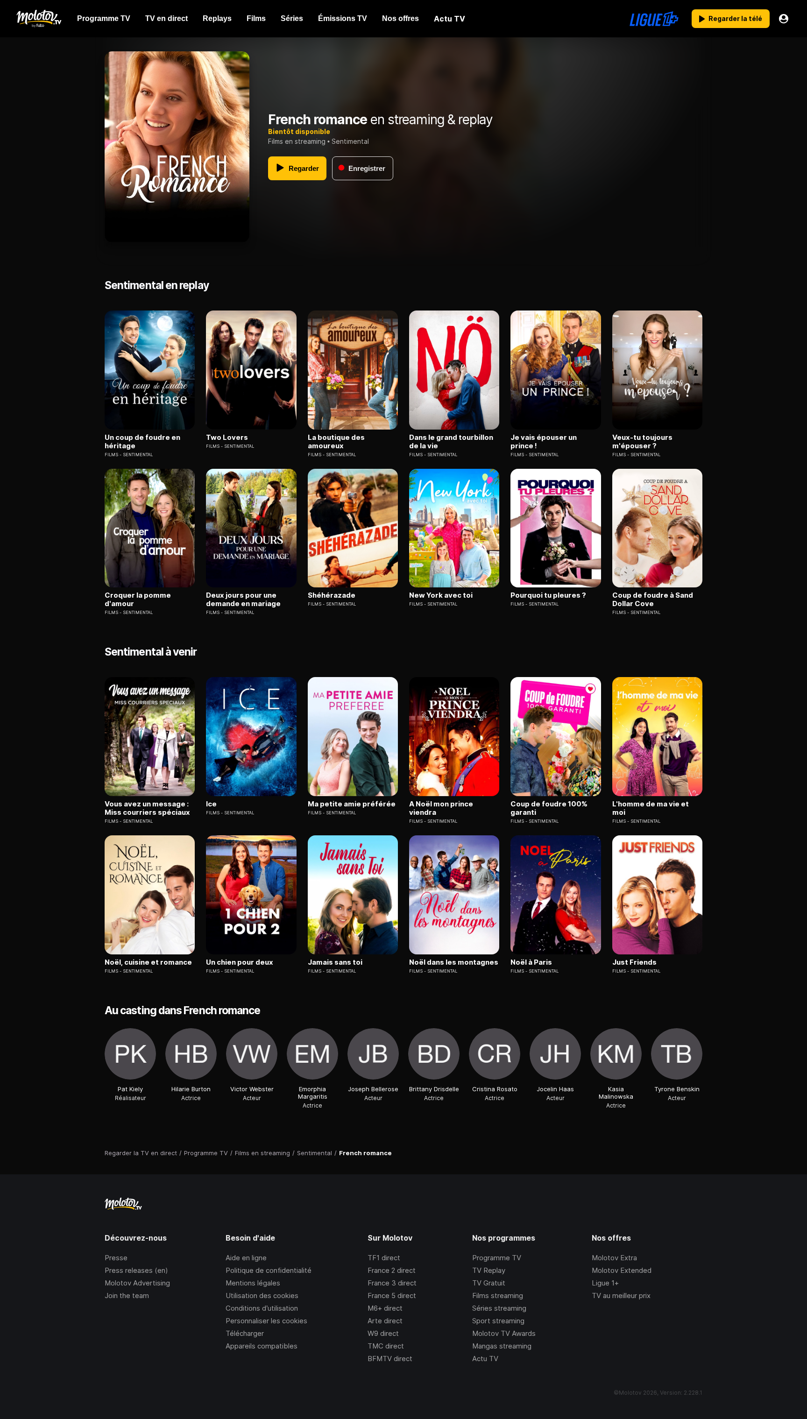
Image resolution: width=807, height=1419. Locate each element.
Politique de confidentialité (268, 1270)
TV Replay (488, 1270)
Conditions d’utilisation (262, 1308)
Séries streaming (499, 1308)
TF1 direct (384, 1257)
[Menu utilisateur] (783, 18)
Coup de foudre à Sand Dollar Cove (652, 599)
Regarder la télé (735, 18)
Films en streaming (297, 141)
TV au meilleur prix (621, 1295)
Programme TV (496, 1257)
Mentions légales (253, 1282)
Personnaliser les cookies (266, 1320)
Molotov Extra (614, 1257)
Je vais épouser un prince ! (543, 441)
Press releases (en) (136, 1270)
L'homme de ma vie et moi (650, 808)
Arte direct (385, 1320)
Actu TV (485, 1358)
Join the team (127, 1295)
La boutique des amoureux (336, 441)
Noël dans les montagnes (453, 962)
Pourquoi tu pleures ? (548, 595)
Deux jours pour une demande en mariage (243, 599)
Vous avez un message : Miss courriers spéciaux (147, 808)
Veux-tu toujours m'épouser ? (642, 441)
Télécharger (245, 1333)
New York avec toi (441, 595)
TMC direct (386, 1345)
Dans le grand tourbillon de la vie (451, 441)
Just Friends (634, 962)
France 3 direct (392, 1282)
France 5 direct (392, 1295)
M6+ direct (385, 1308)
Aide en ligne (246, 1257)
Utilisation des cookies (262, 1295)
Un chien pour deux (239, 962)
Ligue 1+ (605, 1282)
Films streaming (497, 1295)
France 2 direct (392, 1270)
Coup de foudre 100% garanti (549, 808)
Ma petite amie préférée (352, 804)
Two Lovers (227, 437)
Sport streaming (498, 1320)
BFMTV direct (390, 1358)
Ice (211, 804)
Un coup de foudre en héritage (142, 441)
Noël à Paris (531, 962)
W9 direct (383, 1333)
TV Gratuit (488, 1282)
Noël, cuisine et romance (148, 962)
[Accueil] (38, 18)
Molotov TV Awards (504, 1333)
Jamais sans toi (335, 962)
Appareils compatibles (261, 1345)
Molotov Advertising (137, 1282)
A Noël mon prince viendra (441, 808)
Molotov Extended (621, 1270)
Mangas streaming (501, 1345)
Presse (116, 1257)
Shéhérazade (331, 595)
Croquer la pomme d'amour (138, 599)
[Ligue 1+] (654, 18)
